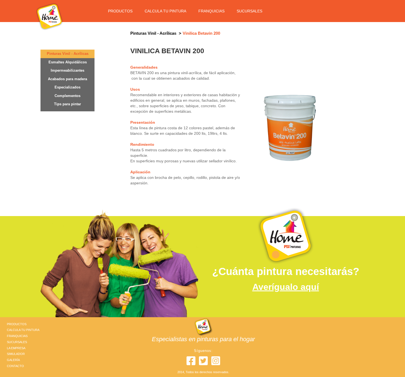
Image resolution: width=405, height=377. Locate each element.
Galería (13, 360)
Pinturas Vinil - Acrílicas (67, 54)
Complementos (67, 96)
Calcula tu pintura (165, 11)
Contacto (15, 366)
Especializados (67, 87)
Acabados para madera (67, 79)
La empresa (16, 348)
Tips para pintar (67, 104)
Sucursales (249, 11)
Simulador (16, 354)
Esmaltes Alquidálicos (67, 62)
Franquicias (211, 11)
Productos (120, 11)
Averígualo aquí (285, 287)
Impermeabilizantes (67, 70)
